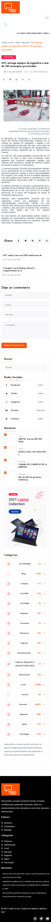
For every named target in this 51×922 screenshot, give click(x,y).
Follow (41, 385)
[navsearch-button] (4, 24)
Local (20, 436)
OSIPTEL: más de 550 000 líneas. (30, 440)
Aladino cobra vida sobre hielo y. (32, 453)
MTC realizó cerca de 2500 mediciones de (22, 255)
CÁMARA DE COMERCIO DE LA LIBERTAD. (32, 465)
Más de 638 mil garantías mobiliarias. (29, 478)
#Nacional (9, 57)
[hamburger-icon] (47, 17)
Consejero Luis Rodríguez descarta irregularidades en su (19, 269)
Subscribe (41, 410)
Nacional (22, 461)
